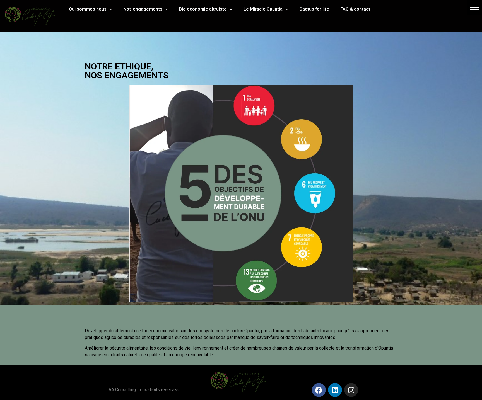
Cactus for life (314, 9)
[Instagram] (351, 390)
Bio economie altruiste (203, 9)
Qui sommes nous (88, 9)
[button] (474, 7)
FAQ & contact (355, 9)
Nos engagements (142, 9)
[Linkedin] (335, 390)
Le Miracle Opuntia (263, 9)
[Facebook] (319, 390)
